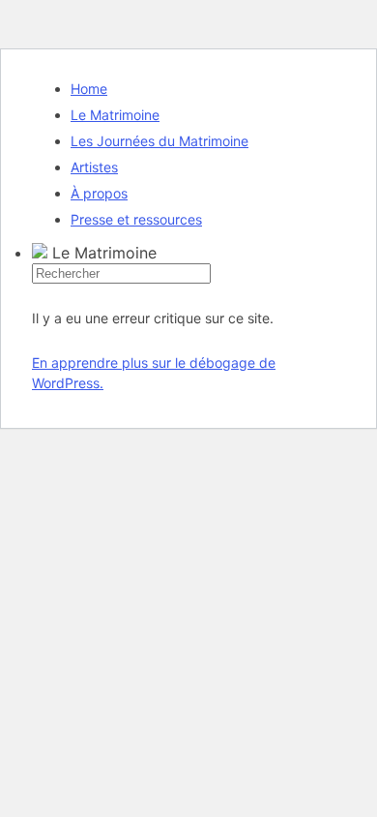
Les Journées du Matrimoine (159, 141)
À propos (99, 193)
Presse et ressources (136, 219)
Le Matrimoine (115, 114)
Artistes (94, 167)
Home (89, 88)
